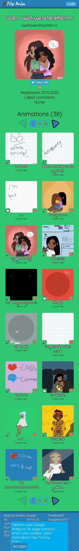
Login (71, 4)
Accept (19, 546)
